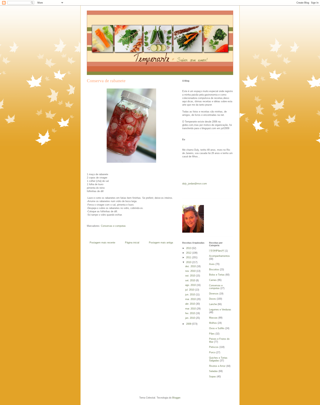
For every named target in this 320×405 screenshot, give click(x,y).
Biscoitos (214, 269)
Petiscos (214, 347)
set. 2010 (190, 280)
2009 (189, 323)
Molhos (213, 323)
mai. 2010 (190, 299)
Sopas (212, 376)
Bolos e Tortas (217, 274)
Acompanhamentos (219, 256)
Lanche (213, 304)
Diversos (214, 293)
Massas (213, 317)
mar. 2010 (190, 308)
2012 (189, 252)
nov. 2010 (190, 271)
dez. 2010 (190, 266)
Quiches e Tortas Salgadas (218, 359)
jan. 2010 (190, 318)
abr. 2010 (190, 303)
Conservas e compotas (113, 225)
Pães (216, 250)
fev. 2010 (190, 313)
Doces (212, 298)
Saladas (213, 371)
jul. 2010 (190, 289)
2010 (189, 262)
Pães (212, 333)
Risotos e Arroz (217, 366)
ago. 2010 (190, 285)
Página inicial (132, 242)
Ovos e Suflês (216, 328)
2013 (189, 248)
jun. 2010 (190, 294)
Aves (212, 264)
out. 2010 (190, 275)
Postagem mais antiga (161, 242)
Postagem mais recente (102, 242)
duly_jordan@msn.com (194, 183)
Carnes (213, 280)
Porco (212, 352)
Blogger (176, 397)
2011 (189, 257)
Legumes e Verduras (220, 309)
